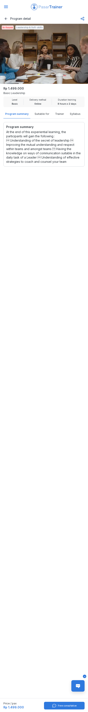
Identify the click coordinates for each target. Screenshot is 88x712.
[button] (46, 6)
